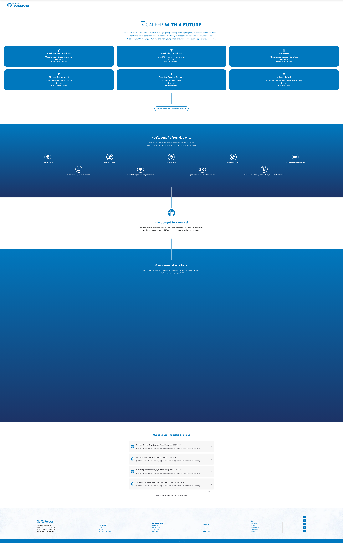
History (101, 529)
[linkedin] (304, 527)
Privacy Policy (255, 527)
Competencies (157, 523)
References (155, 531)
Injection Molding (156, 525)
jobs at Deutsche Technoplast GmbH (174, 495)
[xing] (304, 531)
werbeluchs (183, 541)
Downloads (254, 523)
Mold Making (155, 529)
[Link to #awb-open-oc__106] (334, 4)
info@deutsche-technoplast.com (45, 531)
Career (206, 524)
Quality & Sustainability (105, 531)
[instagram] (304, 520)
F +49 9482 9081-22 (53, 529)
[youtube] (304, 524)
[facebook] (304, 517)
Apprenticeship (207, 527)
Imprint (253, 525)
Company (103, 525)
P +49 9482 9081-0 (42, 529)
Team (100, 527)
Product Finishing (156, 527)
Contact (206, 531)
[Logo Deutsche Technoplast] (18, 3)
